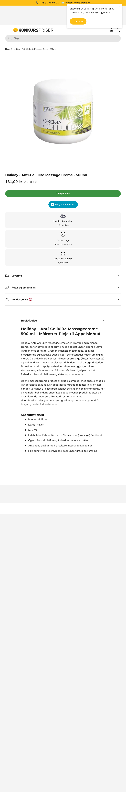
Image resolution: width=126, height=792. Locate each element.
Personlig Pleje (14, 756)
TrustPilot (43, 600)
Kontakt (9, 645)
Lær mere (78, 21)
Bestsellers (12, 703)
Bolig (8, 723)
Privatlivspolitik (14, 672)
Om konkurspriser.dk (17, 632)
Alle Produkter (14, 769)
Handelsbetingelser (17, 659)
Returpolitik (12, 652)
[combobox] (63, 38)
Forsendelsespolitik (17, 678)
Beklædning (12, 736)
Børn (8, 749)
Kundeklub (11, 685)
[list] (63, 111)
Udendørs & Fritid (15, 743)
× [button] (119, 7)
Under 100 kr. (13, 762)
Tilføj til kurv (63, 193)
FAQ (7, 639)
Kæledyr (10, 717)
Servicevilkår (12, 665)
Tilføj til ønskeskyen (65, 204)
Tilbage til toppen (63, 508)
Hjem (7, 49)
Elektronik (11, 730)
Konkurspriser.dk (19, 784)
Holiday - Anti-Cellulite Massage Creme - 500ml (34, 49)
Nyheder (10, 710)
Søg (7, 626)
